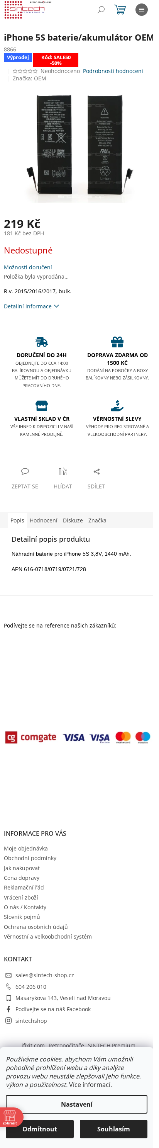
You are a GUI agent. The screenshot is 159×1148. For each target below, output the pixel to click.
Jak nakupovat (22, 868)
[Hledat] (101, 9)
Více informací (89, 1084)
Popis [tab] (17, 520)
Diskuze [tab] (73, 520)
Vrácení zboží (21, 897)
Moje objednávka (26, 848)
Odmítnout (39, 1129)
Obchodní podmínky (30, 858)
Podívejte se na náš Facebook (53, 1009)
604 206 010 (30, 986)
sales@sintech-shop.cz (44, 975)
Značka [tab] (97, 520)
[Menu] (141, 9)
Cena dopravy (21, 877)
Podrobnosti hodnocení (113, 71)
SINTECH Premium (111, 1045)
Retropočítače (66, 1045)
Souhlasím (113, 1129)
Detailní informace (28, 306)
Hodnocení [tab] (44, 520)
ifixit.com (33, 1045)
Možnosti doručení (28, 267)
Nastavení (77, 1104)
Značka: (29, 78)
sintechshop (31, 1020)
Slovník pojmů (22, 916)
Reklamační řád (24, 887)
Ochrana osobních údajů (36, 926)
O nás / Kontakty (25, 907)
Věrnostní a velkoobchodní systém (48, 936)
